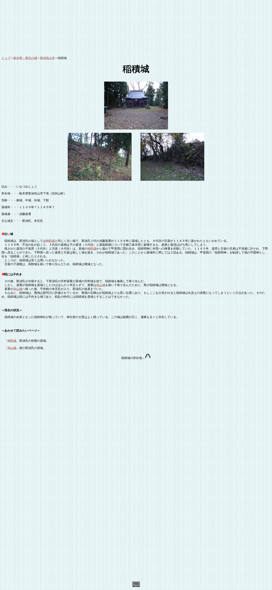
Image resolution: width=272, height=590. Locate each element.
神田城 (50, 240)
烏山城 (100, 285)
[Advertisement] (112, 27)
